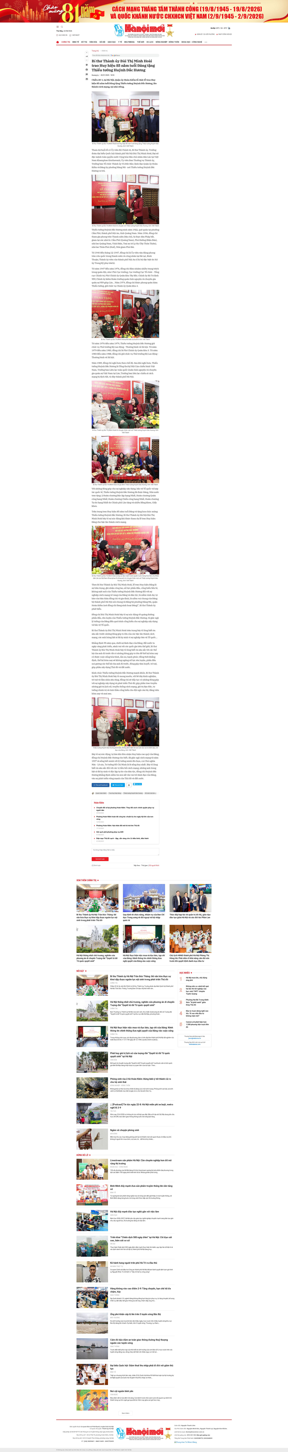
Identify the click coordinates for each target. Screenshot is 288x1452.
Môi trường (115, 1318)
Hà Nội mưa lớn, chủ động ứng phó (196, 979)
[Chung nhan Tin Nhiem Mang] (185, 1442)
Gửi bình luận (100, 859)
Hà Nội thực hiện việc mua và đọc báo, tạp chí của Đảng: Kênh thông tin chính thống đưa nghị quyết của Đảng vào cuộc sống (144, 958)
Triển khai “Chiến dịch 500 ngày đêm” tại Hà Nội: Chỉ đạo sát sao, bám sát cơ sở (141, 1239)
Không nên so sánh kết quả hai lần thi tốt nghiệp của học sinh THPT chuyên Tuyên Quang (197, 990)
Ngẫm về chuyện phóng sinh (124, 1130)
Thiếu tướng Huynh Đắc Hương (133, 793)
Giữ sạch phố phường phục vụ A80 (109, 832)
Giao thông (114, 1295)
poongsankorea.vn (195, 1038)
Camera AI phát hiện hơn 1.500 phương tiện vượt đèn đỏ (197, 1024)
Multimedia (129, 42)
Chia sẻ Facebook (101, 785)
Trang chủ (95, 51)
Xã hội (102, 42)
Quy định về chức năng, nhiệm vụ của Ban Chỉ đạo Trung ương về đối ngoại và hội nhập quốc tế (143, 917)
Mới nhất (76, 35)
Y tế (120, 42)
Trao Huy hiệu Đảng (115, 793)
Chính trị (65, 42)
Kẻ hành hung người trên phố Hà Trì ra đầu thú (133, 1263)
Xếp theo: (137, 865)
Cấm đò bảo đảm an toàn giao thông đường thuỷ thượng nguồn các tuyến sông (139, 1341)
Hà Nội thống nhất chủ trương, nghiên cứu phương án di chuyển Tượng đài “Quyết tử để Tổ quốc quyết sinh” (96, 958)
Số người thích (154, 865)
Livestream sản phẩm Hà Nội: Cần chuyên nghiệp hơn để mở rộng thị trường (141, 1162)
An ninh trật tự (116, 1266)
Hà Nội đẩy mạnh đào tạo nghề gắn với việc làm (134, 1211)
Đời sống (113, 1134)
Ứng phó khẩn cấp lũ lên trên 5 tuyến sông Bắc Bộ (135, 1314)
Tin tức (113, 1111)
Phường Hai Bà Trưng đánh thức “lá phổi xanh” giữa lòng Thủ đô (197, 1002)
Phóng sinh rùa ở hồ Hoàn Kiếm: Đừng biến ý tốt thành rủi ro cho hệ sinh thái (140, 1080)
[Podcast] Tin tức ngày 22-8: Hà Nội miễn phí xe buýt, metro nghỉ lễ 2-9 (141, 1106)
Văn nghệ (114, 1394)
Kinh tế (75, 42)
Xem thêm (125, 1413)
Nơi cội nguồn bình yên (121, 1391)
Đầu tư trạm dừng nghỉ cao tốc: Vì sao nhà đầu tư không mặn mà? (197, 1013)
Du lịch (150, 42)
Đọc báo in (63, 35)
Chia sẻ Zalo (119, 785)
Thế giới (140, 42)
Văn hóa (93, 42)
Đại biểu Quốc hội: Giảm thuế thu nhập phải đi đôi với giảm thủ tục (141, 1367)
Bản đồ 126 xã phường (206, 34)
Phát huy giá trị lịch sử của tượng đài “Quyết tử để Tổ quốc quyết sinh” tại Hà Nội (140, 1055)
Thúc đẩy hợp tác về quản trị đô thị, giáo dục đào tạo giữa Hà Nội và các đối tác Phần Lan (190, 916)
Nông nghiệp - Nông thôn (167, 42)
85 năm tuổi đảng (150, 793)
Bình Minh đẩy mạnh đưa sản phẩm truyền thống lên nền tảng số (141, 1187)
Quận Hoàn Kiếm (101, 793)
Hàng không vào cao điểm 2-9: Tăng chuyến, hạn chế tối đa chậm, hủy (140, 1290)
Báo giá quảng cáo (203, 1435)
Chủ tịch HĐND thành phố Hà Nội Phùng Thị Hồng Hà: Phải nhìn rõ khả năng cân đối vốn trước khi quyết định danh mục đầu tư (189, 958)
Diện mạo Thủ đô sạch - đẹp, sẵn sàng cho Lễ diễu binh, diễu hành (122, 838)
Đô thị (84, 42)
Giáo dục (112, 42)
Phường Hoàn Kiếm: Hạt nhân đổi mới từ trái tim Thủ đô (118, 826)
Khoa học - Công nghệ (192, 42)
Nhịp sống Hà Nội (225, 34)
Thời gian (144, 865)
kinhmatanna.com (194, 1044)
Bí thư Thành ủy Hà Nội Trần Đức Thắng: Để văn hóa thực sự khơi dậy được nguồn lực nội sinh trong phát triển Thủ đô (96, 917)
